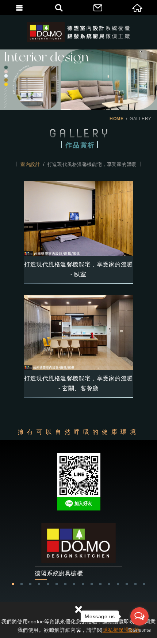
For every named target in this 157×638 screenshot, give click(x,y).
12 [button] (109, 584)
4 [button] (39, 584)
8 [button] (74, 584)
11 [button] (100, 584)
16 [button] (144, 584)
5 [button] (47, 584)
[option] (78, 549)
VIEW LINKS (78, 549)
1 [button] (12, 584)
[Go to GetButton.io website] (139, 630)
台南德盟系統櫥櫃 (78, 32)
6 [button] (56, 584)
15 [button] (135, 584)
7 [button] (65, 584)
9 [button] (82, 584)
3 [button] (30, 584)
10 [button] (91, 584)
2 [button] (21, 584)
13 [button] (118, 584)
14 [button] (126, 584)
